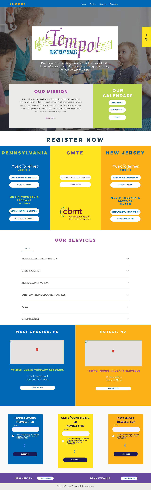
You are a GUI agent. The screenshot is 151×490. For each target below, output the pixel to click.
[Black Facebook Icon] (146, 35)
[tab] (27, 248)
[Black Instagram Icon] (146, 39)
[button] (84, 4)
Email (16, 425)
